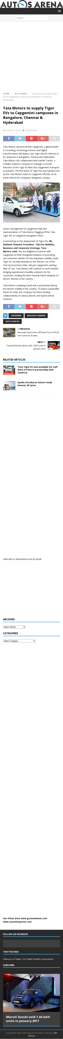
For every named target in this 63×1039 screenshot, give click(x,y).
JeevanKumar (31, 130)
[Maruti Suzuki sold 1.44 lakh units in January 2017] (31, 993)
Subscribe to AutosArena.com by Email (22, 559)
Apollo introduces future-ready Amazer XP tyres (35, 384)
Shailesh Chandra (36, 315)
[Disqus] (31, 435)
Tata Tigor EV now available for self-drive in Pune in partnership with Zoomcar (38, 369)
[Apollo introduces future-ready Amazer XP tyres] (9, 385)
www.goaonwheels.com (34, 918)
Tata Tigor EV (12, 321)
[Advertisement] (31, 58)
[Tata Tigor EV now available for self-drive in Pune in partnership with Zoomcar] (9, 370)
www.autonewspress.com (17, 921)
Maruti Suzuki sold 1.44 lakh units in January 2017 (28, 1019)
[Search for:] (31, 17)
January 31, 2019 (13, 130)
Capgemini (16, 315)
